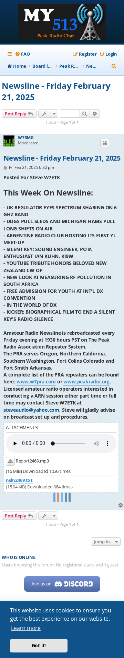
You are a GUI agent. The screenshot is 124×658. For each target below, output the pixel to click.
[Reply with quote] (104, 143)
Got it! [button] (39, 645)
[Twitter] (62, 497)
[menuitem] (22, 54)
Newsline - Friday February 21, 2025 (56, 91)
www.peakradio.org (86, 381)
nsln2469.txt (19, 480)
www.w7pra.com (36, 381)
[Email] (66, 497)
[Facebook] (54, 497)
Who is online (18, 557)
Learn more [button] (26, 628)
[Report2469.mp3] (10, 461)
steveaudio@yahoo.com (31, 410)
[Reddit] (58, 497)
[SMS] (70, 497)
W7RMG (26, 137)
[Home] (62, 22)
